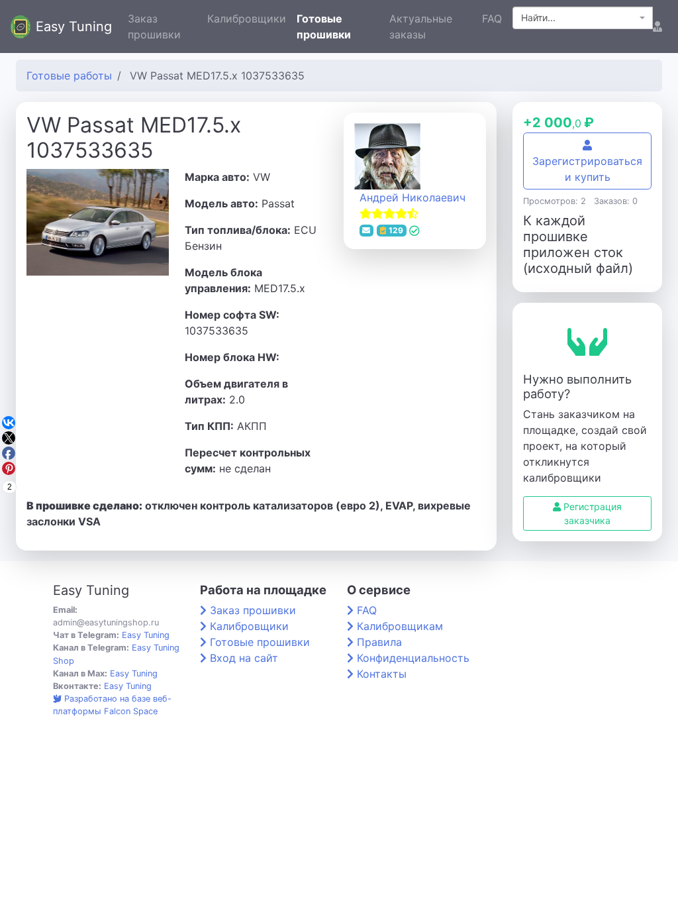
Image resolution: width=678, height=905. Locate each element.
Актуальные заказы (420, 26)
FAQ (492, 18)
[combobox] (582, 18)
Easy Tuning (74, 26)
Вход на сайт (244, 658)
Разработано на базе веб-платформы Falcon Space (112, 705)
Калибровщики (246, 18)
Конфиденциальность (413, 658)
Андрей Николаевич (412, 197)
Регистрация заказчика (591, 513)
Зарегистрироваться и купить (587, 169)
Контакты (382, 673)
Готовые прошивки (324, 26)
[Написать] (367, 231)
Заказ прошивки (154, 26)
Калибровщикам (400, 626)
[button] (657, 26)
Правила (379, 642)
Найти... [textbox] (538, 17)
